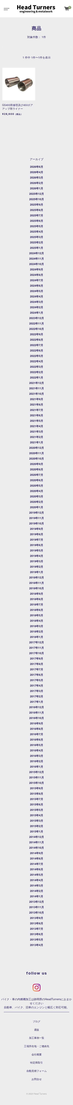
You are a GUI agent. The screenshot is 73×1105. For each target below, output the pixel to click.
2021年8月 (36, 404)
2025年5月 (36, 226)
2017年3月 (36, 691)
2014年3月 (36, 885)
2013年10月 (36, 912)
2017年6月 (36, 675)
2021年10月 (36, 393)
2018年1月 (36, 637)
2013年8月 (36, 923)
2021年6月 (36, 415)
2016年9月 (36, 723)
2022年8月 (36, 339)
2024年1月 (36, 312)
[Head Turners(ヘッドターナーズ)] (36, 9)
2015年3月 (36, 820)
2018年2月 (36, 631)
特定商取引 (36, 1062)
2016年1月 (36, 766)
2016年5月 (36, 745)
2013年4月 (36, 945)
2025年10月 (36, 199)
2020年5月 (36, 485)
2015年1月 (36, 831)
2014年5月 (36, 874)
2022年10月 (36, 329)
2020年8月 (36, 469)
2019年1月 (36, 572)
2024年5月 (36, 291)
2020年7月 (36, 475)
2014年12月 (36, 837)
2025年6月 (36, 221)
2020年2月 (36, 502)
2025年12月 (36, 194)
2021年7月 (36, 410)
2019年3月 (36, 561)
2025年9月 (36, 204)
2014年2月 (36, 891)
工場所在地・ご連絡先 (36, 1046)
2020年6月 (36, 480)
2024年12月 (36, 253)
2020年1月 (36, 507)
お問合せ (37, 1079)
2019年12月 (36, 512)
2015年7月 (36, 799)
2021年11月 (36, 388)
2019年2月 (36, 566)
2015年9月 (36, 788)
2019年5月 (36, 550)
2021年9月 (36, 399)
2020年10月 (36, 458)
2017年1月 (36, 702)
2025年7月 (36, 215)
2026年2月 (36, 183)
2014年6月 (36, 869)
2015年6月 (36, 804)
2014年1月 (36, 896)
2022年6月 (36, 350)
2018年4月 (36, 620)
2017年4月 (36, 685)
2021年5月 (36, 421)
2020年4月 (36, 491)
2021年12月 (36, 383)
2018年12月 (36, 577)
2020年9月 (36, 464)
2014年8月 (36, 858)
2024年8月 (36, 275)
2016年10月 (36, 718)
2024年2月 (36, 307)
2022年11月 (36, 323)
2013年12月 (36, 901)
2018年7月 (36, 604)
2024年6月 (36, 285)
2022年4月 (36, 361)
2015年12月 (36, 772)
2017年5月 (36, 680)
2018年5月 (36, 615)
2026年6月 (36, 167)
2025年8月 (36, 210)
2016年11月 (36, 712)
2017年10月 (36, 653)
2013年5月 (36, 939)
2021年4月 (36, 426)
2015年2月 (36, 826)
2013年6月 (36, 934)
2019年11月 (36, 518)
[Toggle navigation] (6, 8)
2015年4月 (36, 815)
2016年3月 (36, 756)
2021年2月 (36, 437)
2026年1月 (36, 188)
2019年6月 (36, 545)
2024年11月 (36, 258)
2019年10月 (36, 523)
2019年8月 (36, 534)
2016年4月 (36, 750)
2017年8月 (36, 664)
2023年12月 (36, 318)
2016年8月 (36, 729)
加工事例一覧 (36, 1038)
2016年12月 (36, 707)
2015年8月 (36, 793)
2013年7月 (36, 929)
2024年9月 (36, 269)
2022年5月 (36, 356)
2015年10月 (36, 783)
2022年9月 (36, 334)
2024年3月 (36, 302)
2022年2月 (36, 372)
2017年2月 (36, 696)
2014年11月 (36, 842)
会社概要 (37, 1054)
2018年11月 (36, 583)
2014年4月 (36, 880)
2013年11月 (36, 907)
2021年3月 (36, 431)
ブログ (36, 1021)
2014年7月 (36, 864)
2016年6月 (36, 739)
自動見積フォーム (36, 1071)
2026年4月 (36, 172)
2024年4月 (36, 296)
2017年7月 (36, 669)
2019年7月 (36, 539)
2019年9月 (36, 529)
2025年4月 (36, 231)
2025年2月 (36, 242)
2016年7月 (36, 734)
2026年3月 (36, 177)
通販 (36, 1029)
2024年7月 (36, 280)
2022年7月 (36, 345)
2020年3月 (36, 496)
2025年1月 (36, 248)
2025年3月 (36, 237)
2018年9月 (36, 593)
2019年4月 (36, 556)
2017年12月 (36, 642)
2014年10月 (36, 847)
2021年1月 (36, 442)
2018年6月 (36, 610)
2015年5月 (36, 810)
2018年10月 (36, 588)
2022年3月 (36, 366)
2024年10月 (36, 264)
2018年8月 (36, 599)
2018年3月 (36, 626)
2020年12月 (36, 448)
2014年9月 (36, 853)
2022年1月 (36, 377)
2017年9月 (36, 658)
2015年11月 (36, 777)
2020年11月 (36, 453)
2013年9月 (36, 918)
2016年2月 (36, 761)
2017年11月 (36, 647)
